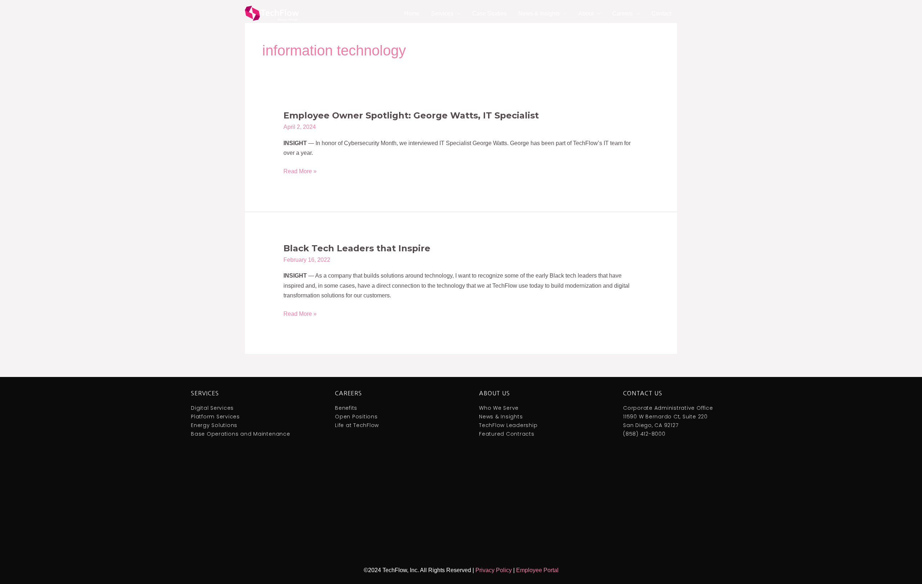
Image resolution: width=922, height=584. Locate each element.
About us (494, 393)
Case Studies (489, 13)
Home (412, 13)
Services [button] (442, 13)
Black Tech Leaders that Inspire (356, 248)
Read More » (300, 171)
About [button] (586, 13)
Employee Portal (537, 570)
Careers (348, 393)
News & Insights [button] (539, 13)
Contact (661, 13)
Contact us (642, 393)
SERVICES (205, 393)
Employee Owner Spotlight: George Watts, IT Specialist (411, 115)
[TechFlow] (272, 13)
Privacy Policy (493, 570)
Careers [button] (622, 13)
